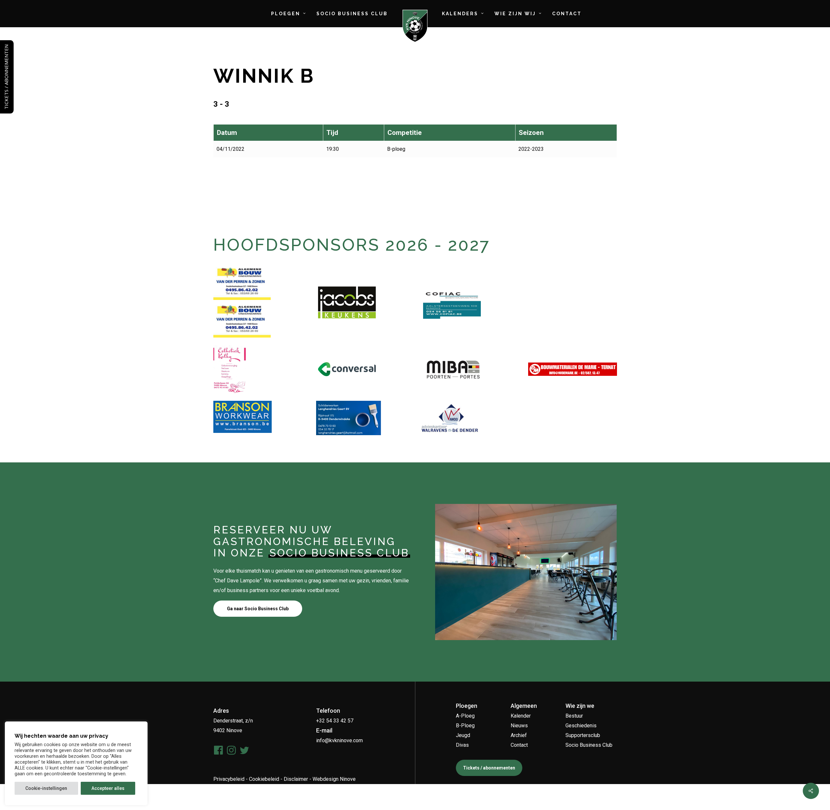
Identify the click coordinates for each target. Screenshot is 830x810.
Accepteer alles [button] (107, 788)
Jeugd (463, 735)
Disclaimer (296, 779)
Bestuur (574, 716)
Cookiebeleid (264, 779)
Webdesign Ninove (334, 779)
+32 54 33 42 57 (334, 721)
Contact (519, 745)
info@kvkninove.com (339, 740)
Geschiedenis (581, 725)
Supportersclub (582, 735)
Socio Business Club (588, 745)
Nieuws (519, 725)
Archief (519, 735)
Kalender (521, 716)
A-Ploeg (465, 716)
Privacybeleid (228, 779)
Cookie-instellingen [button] (46, 788)
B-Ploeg (465, 725)
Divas (462, 745)
